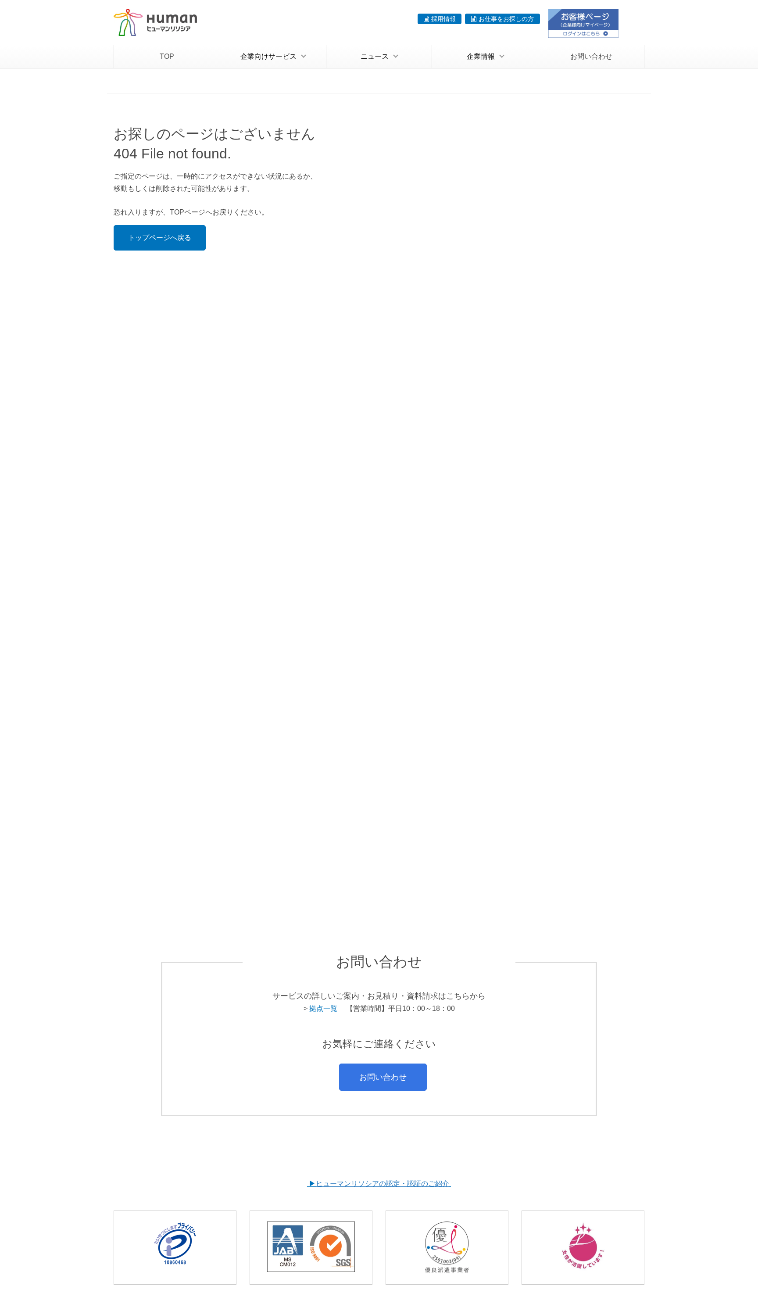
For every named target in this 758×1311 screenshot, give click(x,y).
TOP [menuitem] (167, 56)
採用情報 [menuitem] (443, 18)
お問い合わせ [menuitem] (591, 56)
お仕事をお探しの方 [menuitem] (506, 18)
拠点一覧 (323, 1008)
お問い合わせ (383, 1077)
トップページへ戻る (159, 237)
